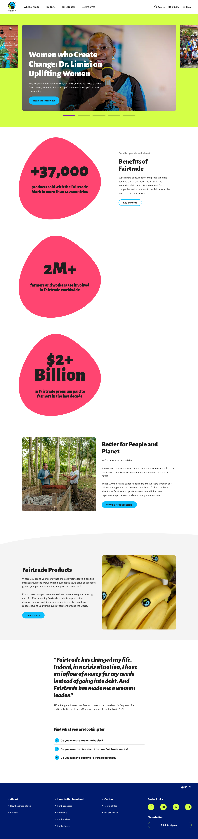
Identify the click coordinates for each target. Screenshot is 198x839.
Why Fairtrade (31, 7)
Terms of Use (110, 805)
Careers (14, 812)
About (14, 799)
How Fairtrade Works (20, 805)
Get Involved (88, 7)
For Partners (63, 825)
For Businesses (64, 805)
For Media (62, 812)
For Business (68, 7)
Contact (109, 799)
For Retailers (63, 819)
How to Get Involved (70, 799)
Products (50, 7)
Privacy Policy (111, 812)
